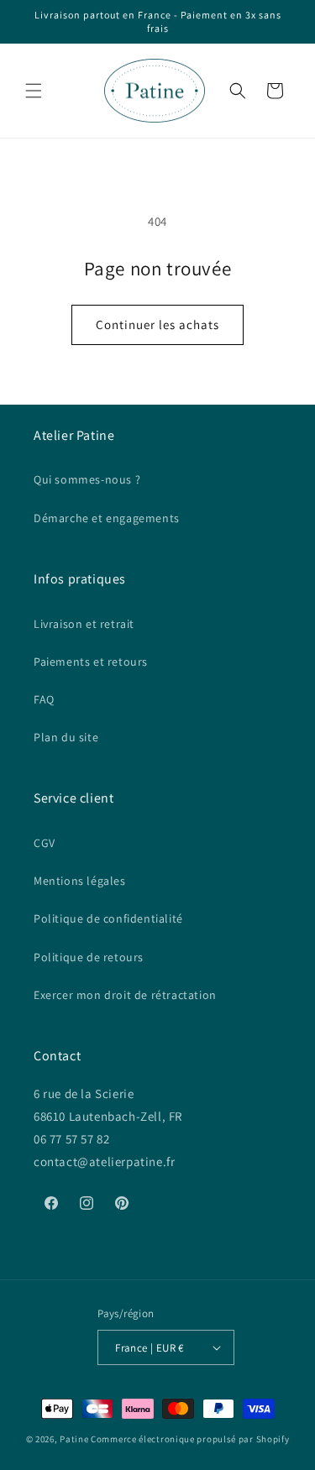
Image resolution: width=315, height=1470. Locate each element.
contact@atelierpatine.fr (106, 1161)
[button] (33, 90)
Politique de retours (89, 957)
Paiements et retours (91, 661)
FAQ (44, 699)
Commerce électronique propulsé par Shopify (190, 1439)
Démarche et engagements (107, 518)
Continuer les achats (157, 324)
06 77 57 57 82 (71, 1139)
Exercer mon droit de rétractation (125, 994)
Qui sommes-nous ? (87, 479)
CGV (44, 842)
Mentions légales (80, 880)
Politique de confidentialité (108, 918)
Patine (74, 1439)
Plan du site (66, 737)
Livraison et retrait (84, 623)
